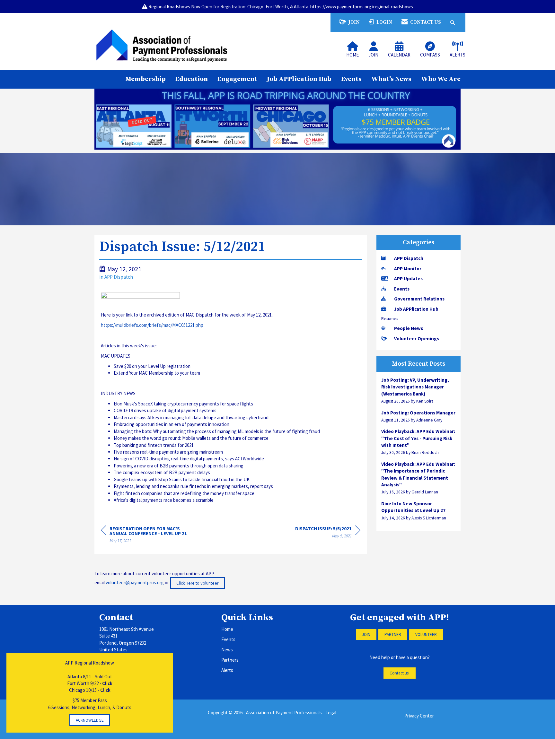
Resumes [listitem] (389, 318)
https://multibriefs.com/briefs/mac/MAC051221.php (152, 325)
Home (227, 629)
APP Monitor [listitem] (407, 268)
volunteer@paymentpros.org (135, 582)
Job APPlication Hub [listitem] (416, 309)
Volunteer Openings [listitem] (416, 338)
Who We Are (441, 79)
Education (191, 79)
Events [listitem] (402, 289)
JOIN (366, 634)
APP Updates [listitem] (408, 278)
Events (351, 79)
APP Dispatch (118, 277)
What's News (391, 79)
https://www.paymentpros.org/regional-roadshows (361, 7)
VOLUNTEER (426, 634)
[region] (327, 533)
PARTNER (392, 634)
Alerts (227, 670)
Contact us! (400, 673)
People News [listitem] (408, 328)
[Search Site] (453, 22)
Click (107, 683)
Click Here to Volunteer (197, 583)
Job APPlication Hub (299, 79)
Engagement (237, 79)
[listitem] (418, 390)
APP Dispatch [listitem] (408, 258)
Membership (145, 79)
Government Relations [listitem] (419, 299)
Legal (330, 712)
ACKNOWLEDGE (90, 720)
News (227, 650)
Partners (230, 660)
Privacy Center (419, 716)
